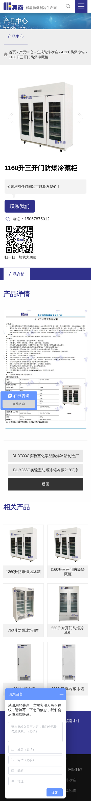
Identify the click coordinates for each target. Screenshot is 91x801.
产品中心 (16, 36)
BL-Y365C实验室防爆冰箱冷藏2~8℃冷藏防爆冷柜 (45, 472)
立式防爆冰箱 (47, 52)
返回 (45, 484)
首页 (12, 52)
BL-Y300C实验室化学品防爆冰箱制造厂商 (45, 458)
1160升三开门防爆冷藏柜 (28, 57)
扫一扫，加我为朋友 (20, 257)
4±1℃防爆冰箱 (73, 52)
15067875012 (37, 219)
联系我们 (20, 206)
